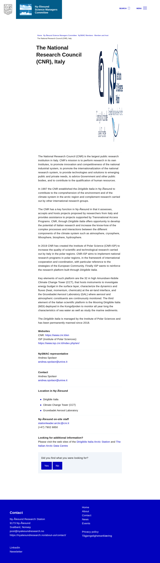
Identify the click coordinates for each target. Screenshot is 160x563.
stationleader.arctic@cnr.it (53, 423)
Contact (86, 515)
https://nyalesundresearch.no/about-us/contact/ (38, 535)
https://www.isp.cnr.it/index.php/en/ (59, 343)
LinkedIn (15, 547)
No (57, 465)
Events (86, 523)
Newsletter (16, 551)
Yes (46, 465)
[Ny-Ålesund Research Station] (8, 9)
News (85, 519)
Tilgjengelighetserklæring (97, 535)
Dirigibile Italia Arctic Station (93, 441)
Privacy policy (90, 531)
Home (85, 507)
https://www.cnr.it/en (57, 335)
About (85, 511)
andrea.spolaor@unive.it (52, 361)
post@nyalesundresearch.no (27, 531)
